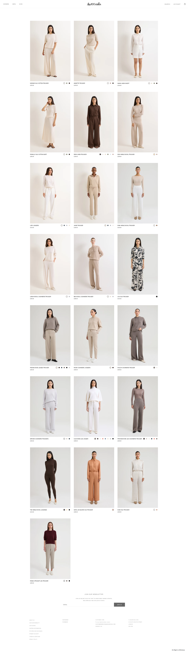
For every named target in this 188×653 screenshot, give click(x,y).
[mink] (66, 438)
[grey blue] (105, 438)
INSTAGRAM (65, 619)
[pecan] (156, 225)
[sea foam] (113, 296)
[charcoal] (61, 367)
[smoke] (69, 367)
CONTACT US (98, 626)
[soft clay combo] (156, 509)
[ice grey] (69, 296)
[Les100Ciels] (94, 3)
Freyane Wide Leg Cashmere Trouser (130, 439)
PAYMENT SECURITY (34, 634)
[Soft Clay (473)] (94, 477)
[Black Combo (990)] (138, 264)
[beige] (154, 154)
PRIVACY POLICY (33, 639)
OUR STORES (32, 625)
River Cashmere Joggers (82, 367)
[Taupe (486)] (138, 335)
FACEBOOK (65, 622)
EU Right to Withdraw (178, 650)
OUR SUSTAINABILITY (34, 623)
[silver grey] (64, 438)
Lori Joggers (34, 225)
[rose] (102, 438)
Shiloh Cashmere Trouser (126, 367)
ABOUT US (31, 620)
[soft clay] (113, 509)
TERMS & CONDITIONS (34, 636)
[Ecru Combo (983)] (138, 477)
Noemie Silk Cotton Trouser (39, 83)
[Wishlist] (67, 24)
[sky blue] (110, 154)
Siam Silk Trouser (123, 510)
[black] (66, 367)
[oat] (151, 83)
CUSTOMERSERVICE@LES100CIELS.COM (105, 624)
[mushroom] (110, 83)
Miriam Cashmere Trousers (39, 439)
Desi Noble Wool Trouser (126, 154)
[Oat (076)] (94, 193)
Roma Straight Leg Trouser (39, 581)
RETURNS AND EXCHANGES (35, 631)
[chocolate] (69, 83)
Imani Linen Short (123, 83)
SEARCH (167, 4)
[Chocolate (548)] (94, 122)
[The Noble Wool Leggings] (50, 477)
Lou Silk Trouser (123, 296)
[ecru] (64, 83)
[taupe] (64, 367)
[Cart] (184, 4)
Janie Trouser (78, 225)
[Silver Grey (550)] (50, 406)
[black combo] (156, 296)
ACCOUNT (177, 4)
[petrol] (64, 225)
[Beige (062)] (138, 122)
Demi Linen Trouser (80, 154)
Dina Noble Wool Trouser (126, 225)
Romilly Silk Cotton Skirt (38, 154)
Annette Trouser (79, 83)
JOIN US (119, 604)
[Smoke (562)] (50, 548)
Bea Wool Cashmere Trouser (83, 296)
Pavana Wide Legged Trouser (39, 367)
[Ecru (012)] (50, 51)
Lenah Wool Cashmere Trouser (40, 296)
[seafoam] (66, 225)
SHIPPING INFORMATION (35, 628)
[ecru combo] (154, 509)
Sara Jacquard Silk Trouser (83, 510)
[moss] (66, 83)
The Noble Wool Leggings (38, 510)
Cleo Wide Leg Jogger (81, 439)
